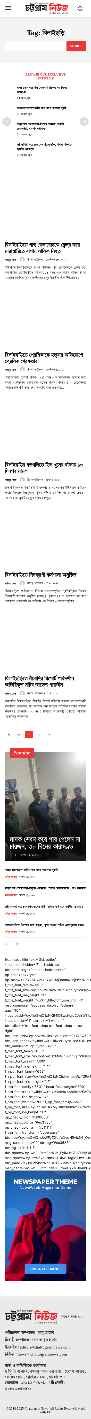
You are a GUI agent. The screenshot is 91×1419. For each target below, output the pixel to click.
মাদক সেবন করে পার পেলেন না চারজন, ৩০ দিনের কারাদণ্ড (45, 842)
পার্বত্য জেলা (10, 260)
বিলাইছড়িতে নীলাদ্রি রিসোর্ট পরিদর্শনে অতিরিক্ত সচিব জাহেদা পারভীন (39, 681)
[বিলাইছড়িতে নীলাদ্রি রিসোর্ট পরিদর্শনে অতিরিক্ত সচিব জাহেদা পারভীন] (45, 641)
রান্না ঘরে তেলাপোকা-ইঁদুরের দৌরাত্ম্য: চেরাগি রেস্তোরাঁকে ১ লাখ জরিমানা (45, 888)
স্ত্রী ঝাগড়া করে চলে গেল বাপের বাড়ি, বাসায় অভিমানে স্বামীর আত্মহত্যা (44, 906)
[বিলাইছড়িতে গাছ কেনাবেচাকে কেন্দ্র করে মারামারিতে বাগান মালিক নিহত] (45, 208)
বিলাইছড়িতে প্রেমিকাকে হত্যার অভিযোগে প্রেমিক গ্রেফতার (44, 358)
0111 (13, 855)
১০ (39, 734)
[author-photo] (23, 259)
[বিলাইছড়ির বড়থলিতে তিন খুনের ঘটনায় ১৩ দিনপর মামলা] (45, 428)
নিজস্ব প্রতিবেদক (35, 259)
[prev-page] (6, 121)
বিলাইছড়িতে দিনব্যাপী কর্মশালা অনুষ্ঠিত (40, 575)
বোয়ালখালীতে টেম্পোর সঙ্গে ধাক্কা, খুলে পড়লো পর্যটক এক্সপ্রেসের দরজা (44, 925)
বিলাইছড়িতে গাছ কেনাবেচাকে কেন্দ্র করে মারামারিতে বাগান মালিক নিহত (42, 247)
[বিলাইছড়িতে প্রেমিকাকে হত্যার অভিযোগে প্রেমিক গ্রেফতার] (45, 318)
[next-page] (84, 121)
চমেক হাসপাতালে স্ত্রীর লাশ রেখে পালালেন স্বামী (41, 108)
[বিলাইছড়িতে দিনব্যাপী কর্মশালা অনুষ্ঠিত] (45, 538)
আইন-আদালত (11, 876)
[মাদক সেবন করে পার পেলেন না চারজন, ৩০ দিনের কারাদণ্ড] (45, 806)
